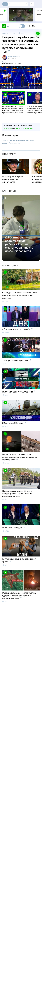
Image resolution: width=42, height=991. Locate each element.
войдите (8, 128)
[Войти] (33, 26)
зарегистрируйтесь (24, 128)
